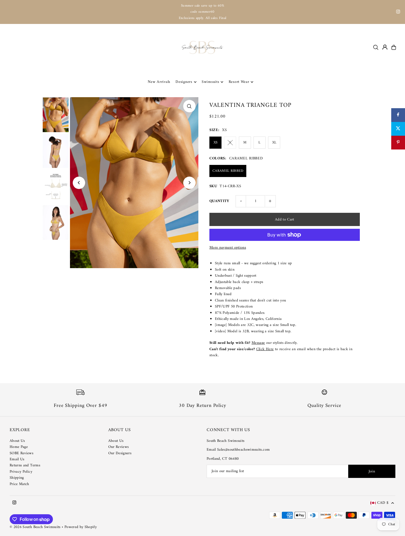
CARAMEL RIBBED (227, 171)
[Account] (384, 47)
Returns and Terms (25, 465)
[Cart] (393, 47)
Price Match (19, 484)
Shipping (17, 477)
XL (274, 142)
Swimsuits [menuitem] (210, 81)
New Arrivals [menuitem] (159, 81)
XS (216, 142)
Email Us (17, 459)
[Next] (189, 182)
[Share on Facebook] (398, 115)
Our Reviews (118, 447)
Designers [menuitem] (183, 81)
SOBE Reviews (21, 453)
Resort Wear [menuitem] (239, 81)
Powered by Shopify (80, 527)
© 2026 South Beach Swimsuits (35, 527)
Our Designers (120, 453)
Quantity (219, 201)
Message (258, 342)
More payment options (227, 248)
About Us (17, 440)
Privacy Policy (21, 471)
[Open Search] (375, 47)
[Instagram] (398, 12)
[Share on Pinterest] (398, 142)
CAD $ (382, 503)
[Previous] (79, 182)
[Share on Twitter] (398, 129)
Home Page (19, 447)
